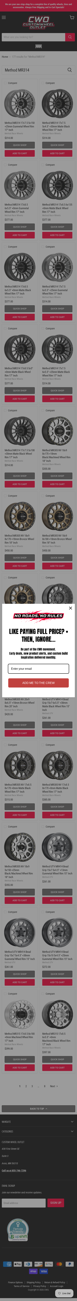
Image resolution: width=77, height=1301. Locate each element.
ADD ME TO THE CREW (38, 682)
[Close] (70, 608)
